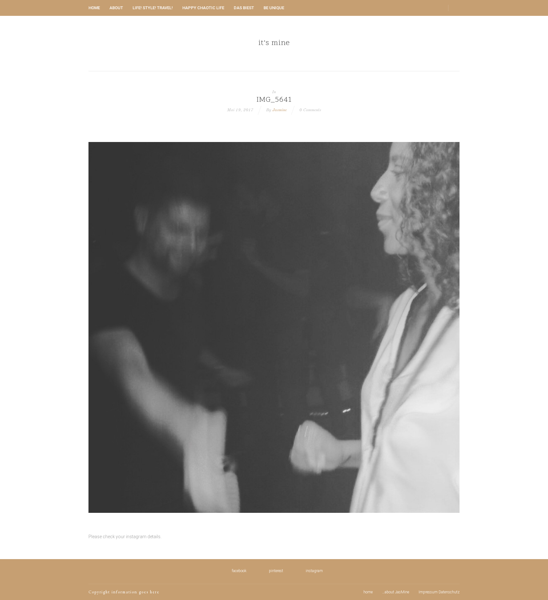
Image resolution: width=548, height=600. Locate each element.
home (94, 7)
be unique (274, 7)
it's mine (274, 43)
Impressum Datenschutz (439, 592)
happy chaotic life (203, 7)
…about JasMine (395, 592)
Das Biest (244, 7)
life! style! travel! (153, 7)
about (116, 7)
